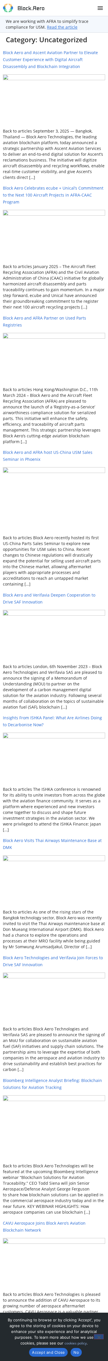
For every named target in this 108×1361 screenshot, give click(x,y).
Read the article (62, 27)
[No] (99, 1336)
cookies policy (76, 1343)
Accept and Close (48, 1352)
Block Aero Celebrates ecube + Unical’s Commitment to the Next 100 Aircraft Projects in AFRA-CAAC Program (53, 195)
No (76, 1352)
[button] (100, 8)
